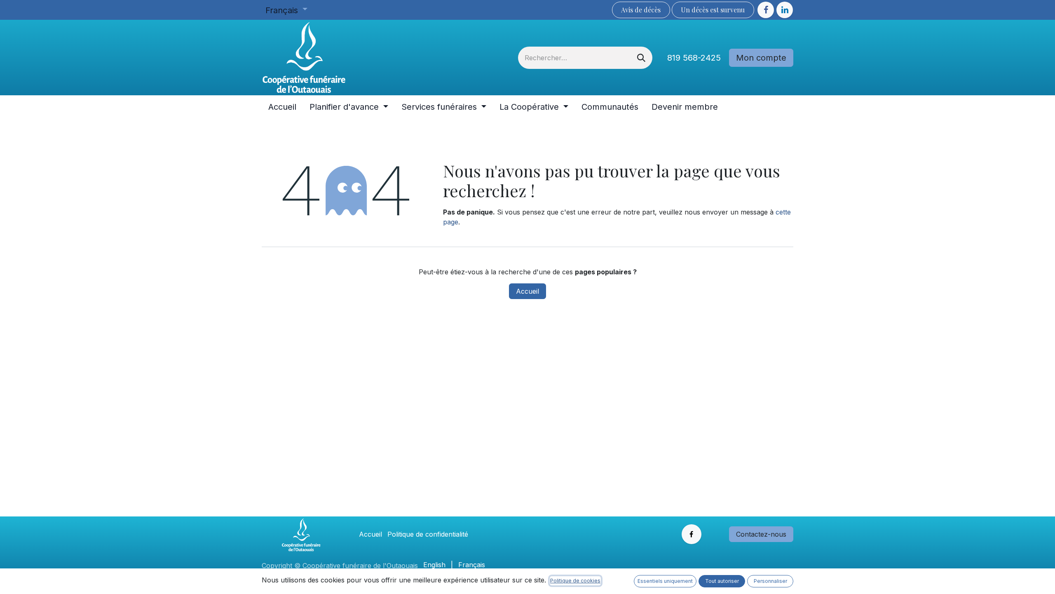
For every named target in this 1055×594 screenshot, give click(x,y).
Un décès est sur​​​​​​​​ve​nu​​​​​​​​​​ (713, 9)
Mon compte (761, 58)
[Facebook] (765, 10)
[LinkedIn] (784, 10)
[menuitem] (282, 106)
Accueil (527, 291)
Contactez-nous (761, 534)
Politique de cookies (575, 581)
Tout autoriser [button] (722, 581)
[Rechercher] (641, 58)
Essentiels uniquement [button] (665, 581)
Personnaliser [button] (770, 581)
